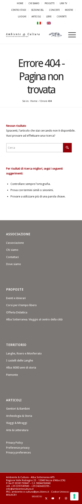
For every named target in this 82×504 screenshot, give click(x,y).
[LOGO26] (34, 35)
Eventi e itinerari (16, 298)
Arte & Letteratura (17, 430)
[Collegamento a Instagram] (66, 498)
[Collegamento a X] (46, 498)
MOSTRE (69, 10)
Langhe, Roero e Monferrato (24, 353)
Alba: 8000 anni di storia (21, 367)
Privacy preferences (18, 452)
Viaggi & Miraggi (16, 423)
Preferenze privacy (18, 447)
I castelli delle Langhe (19, 360)
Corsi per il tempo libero (21, 305)
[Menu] (70, 35)
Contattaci (12, 257)
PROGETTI (49, 3)
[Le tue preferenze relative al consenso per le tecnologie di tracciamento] (74, 496)
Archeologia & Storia (19, 415)
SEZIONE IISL (37, 10)
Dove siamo (13, 264)
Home (20, 3)
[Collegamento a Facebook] (59, 498)
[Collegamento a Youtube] (53, 498)
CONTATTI (61, 16)
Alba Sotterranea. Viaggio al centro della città (34, 319)
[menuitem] (20, 3)
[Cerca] (59, 35)
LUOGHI (22, 16)
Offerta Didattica (16, 312)
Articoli (36, 16)
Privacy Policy (14, 442)
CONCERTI (54, 10)
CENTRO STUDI (18, 10)
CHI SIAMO (33, 3)
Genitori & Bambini (18, 408)
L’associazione (15, 242)
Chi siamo (12, 249)
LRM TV (63, 3)
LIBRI (48, 16)
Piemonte (12, 374)
